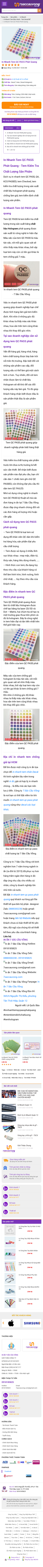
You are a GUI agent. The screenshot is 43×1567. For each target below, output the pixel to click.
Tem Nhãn (21, 1074)
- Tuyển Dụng (6, 1435)
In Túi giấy (25, 1541)
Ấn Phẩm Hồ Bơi (28, 1547)
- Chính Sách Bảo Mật (9, 1449)
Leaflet (15, 1534)
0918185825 (25, 958)
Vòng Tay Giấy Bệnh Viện (29, 1518)
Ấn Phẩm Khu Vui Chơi (31, 1544)
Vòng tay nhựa (21, 1554)
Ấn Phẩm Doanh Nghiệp (9, 1074)
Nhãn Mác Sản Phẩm (14, 1521)
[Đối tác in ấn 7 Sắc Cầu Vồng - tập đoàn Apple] (11, 1323)
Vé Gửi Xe (29, 1537)
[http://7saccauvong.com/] (31, 1345)
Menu (21, 1537)
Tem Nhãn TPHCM (30, 1078)
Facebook (7, 1471)
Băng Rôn (35, 1534)
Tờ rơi (28, 1534)
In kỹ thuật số (16, 79)
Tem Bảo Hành (31, 1070)
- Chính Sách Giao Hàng (10, 1446)
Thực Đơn (14, 1537)
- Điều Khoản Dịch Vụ (9, 1429)
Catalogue (26, 1531)
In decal (23, 1070)
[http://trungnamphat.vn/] (11, 1345)
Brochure (34, 1531)
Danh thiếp (7, 1534)
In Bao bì (16, 1541)
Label (39, 1070)
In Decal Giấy (6, 1078)
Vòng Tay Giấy (12, 1514)
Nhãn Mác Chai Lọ (17, 1078)
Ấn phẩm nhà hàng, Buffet (13, 1544)
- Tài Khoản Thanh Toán (10, 1425)
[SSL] (8, 1476)
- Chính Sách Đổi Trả (8, 1453)
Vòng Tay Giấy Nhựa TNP (27, 1514)
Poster (22, 1534)
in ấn (11, 781)
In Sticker (10, 1070)
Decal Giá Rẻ (30, 1074)
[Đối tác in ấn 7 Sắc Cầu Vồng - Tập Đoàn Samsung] (32, 1323)
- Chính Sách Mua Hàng (10, 1442)
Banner (6, 1537)
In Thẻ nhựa (7, 1541)
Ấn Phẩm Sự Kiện (15, 1547)
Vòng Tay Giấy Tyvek (12, 1518)
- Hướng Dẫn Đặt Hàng (9, 1432)
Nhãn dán (17, 1070)
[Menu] (4, 4)
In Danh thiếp (34, 1541)
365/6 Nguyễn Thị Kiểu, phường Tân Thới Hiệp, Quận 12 (20, 996)
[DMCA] (28, 1476)
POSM (36, 1537)
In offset (25, 79)
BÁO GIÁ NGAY (21, 105)
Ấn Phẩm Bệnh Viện (30, 1551)
